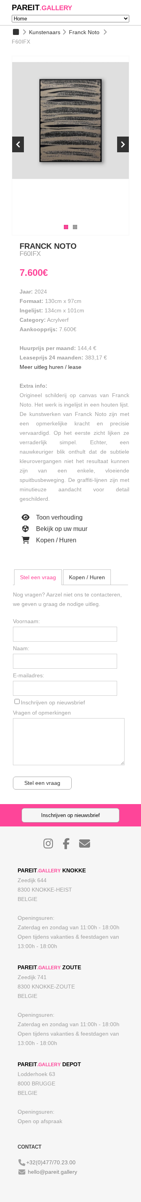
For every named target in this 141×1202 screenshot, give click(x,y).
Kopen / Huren (55, 540)
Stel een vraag (38, 577)
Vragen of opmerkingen (42, 713)
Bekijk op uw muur (60, 528)
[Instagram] (52, 846)
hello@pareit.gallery (52, 1172)
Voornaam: (26, 621)
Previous (18, 144)
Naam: (21, 648)
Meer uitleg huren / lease (50, 367)
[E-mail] (88, 846)
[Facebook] (70, 846)
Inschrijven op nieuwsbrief (53, 702)
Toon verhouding (58, 517)
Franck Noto (84, 32)
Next (123, 144)
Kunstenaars (44, 32)
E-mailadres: (28, 675)
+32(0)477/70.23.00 (51, 1162)
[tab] (38, 577)
